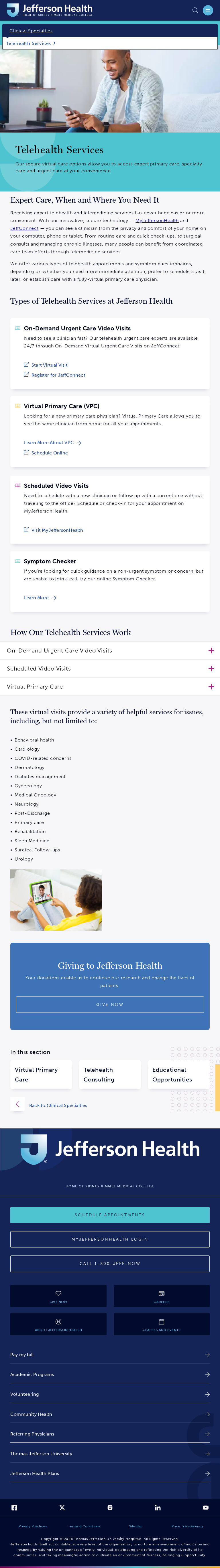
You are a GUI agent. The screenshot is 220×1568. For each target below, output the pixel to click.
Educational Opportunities (172, 1074)
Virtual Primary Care (36, 1074)
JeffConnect (24, 228)
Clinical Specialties (31, 30)
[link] (46, 365)
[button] (110, 650)
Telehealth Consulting (99, 1074)
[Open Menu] (208, 10)
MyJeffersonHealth (157, 220)
